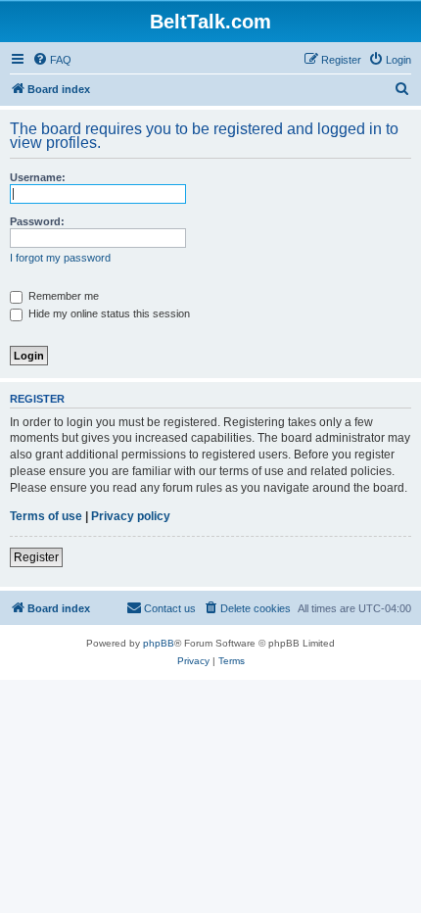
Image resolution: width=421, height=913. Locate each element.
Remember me (62, 296)
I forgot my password (60, 258)
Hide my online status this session (107, 313)
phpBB (158, 643)
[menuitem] (51, 60)
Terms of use (46, 516)
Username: (38, 177)
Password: (37, 221)
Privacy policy (130, 516)
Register (36, 557)
